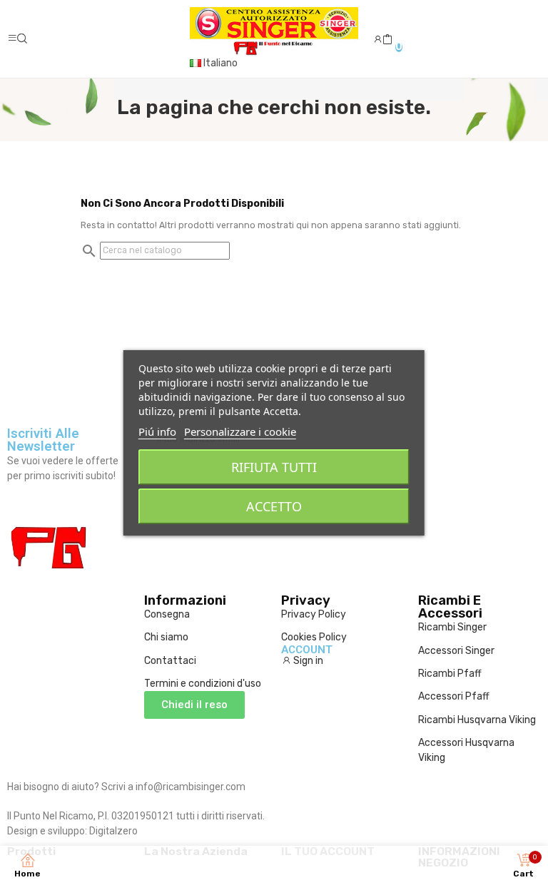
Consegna (167, 614)
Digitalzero (113, 831)
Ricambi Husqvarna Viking (477, 720)
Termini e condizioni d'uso (202, 683)
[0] (387, 40)
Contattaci (170, 661)
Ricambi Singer (452, 627)
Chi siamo (166, 637)
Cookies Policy (314, 637)
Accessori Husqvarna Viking (466, 750)
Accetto (274, 506)
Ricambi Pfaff (450, 673)
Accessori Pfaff (453, 696)
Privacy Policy (313, 614)
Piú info (157, 431)
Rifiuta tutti (274, 467)
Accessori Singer (456, 651)
